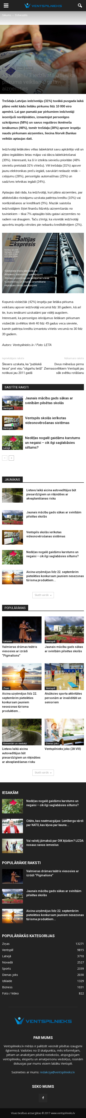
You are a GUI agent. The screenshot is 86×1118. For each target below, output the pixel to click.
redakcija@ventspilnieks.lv (57, 1072)
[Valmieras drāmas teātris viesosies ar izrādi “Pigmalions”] (22, 629)
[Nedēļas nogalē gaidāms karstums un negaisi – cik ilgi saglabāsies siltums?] (12, 443)
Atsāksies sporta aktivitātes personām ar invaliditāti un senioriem (63, 698)
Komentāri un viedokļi (15, 743)
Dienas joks (52, 743)
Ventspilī (8, 408)
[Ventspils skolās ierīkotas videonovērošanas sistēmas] (12, 423)
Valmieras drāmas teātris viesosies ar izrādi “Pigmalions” (19, 651)
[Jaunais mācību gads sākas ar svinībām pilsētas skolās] (12, 403)
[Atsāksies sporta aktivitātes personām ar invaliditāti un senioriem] (64, 676)
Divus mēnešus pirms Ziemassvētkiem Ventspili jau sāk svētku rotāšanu (64, 368)
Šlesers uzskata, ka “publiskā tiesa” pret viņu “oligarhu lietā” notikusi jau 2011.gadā (22, 368)
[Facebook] (43, 1098)
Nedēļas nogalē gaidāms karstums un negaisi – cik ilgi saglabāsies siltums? (52, 442)
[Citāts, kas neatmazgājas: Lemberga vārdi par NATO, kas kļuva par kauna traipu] (12, 826)
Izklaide (7, 641)
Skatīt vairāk (42, 595)
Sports (6, 968)
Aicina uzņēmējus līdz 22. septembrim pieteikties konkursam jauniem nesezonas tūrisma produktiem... (55, 576)
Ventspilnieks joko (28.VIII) (63, 749)
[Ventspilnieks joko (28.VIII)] (64, 732)
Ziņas (19, 68)
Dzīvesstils (8, 68)
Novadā (7, 962)
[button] (80, 5)
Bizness (7, 987)
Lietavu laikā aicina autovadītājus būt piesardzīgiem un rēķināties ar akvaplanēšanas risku (51, 494)
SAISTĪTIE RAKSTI (17, 387)
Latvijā (29, 68)
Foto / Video (10, 993)
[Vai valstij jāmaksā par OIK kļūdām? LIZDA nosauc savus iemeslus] (12, 846)
